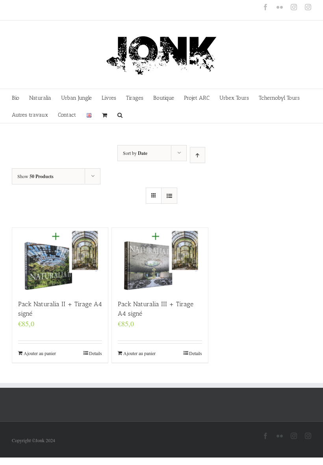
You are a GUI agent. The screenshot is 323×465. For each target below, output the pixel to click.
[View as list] (169, 195)
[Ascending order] (197, 155)
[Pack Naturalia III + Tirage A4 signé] (160, 260)
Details (95, 353)
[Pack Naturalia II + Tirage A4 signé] (60, 260)
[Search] (120, 114)
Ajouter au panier (40, 353)
